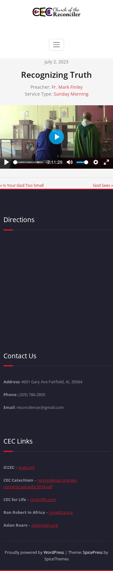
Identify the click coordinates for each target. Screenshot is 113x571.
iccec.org (27, 467)
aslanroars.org (44, 525)
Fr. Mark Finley (67, 87)
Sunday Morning (71, 94)
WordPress (54, 552)
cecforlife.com (43, 499)
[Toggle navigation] (56, 45)
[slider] (28, 162)
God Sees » (103, 185)
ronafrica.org (61, 512)
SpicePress (93, 552)
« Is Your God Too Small (22, 185)
